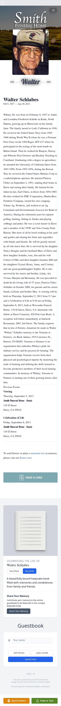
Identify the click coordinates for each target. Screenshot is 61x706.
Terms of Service (38, 682)
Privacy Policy (22, 682)
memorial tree (37, 453)
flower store (26, 457)
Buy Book (29, 571)
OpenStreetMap (33, 686)
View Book (14, 571)
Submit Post (30, 659)
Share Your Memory (18, 611)
